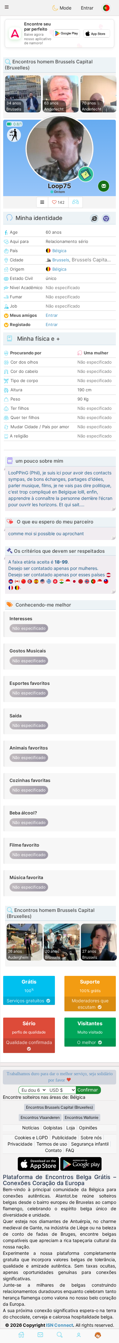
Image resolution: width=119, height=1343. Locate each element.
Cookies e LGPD (31, 1137)
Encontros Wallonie (81, 1117)
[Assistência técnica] (98, 1335)
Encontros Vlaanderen (40, 1117)
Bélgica (59, 250)
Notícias (30, 1127)
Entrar (87, 8)
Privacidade (20, 1144)
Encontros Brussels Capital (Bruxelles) (59, 1107)
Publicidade (64, 1137)
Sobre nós (91, 1137)
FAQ (70, 1150)
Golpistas (52, 1127)
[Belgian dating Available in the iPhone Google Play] (81, 1160)
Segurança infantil (90, 1144)
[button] (6, 7)
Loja (70, 1127)
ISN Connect (59, 1325)
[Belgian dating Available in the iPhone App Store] (39, 1160)
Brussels (60, 259)
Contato (53, 1150)
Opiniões (88, 1127)
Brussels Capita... (91, 260)
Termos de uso (51, 1144)
